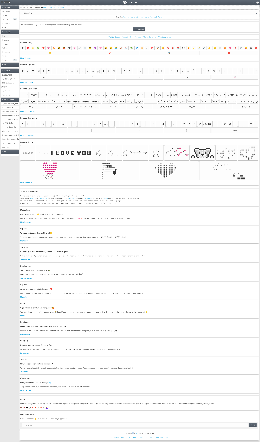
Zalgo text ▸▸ (25, 259)
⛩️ (36, 408)
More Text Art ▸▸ (26, 183)
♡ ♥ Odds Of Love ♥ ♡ (10, 119)
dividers (105, 198)
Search (4, 60)
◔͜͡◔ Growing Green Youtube (131, 37)
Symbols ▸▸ (24, 353)
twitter (141, 437)
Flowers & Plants (156, 17)
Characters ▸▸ (25, 390)
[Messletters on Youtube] (9, 2)
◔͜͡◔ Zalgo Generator (149, 37)
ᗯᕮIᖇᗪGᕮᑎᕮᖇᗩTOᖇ (9, 111)
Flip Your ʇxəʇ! (6, 91)
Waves (4, 56)
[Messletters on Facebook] (2, 2)
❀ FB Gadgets (7, 147)
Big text (4, 27)
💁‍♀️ (47, 408)
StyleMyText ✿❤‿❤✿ (10, 103)
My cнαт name (7, 95)
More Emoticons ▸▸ (27, 111)
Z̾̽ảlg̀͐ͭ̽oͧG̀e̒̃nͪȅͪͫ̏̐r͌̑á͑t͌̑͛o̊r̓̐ (7, 75)
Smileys (126, 17)
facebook (133, 437)
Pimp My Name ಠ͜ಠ (9, 127)
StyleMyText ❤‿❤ (8, 79)
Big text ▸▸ (24, 297)
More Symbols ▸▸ (26, 82)
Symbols (5, 44)
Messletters (6, 11)
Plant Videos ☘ (7, 107)
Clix (137, 433)
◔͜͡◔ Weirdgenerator (164, 37)
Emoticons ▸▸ (25, 334)
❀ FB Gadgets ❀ (8, 83)
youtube (149, 437)
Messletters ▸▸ (25, 222)
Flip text (5, 15)
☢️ (27, 408)
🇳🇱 (24, 408)
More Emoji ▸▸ (25, 58)
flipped (71, 198)
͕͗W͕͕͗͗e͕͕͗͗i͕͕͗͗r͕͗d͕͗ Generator (8, 87)
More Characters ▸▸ (27, 136)
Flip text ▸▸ (24, 241)
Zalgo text (5, 19)
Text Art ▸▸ (24, 372)
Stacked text (6, 23)
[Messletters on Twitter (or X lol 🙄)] (7, 2)
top (166, 437)
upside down (88, 198)
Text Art (4, 48)
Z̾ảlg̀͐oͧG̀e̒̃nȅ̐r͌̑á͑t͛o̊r (7, 123)
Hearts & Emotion (136, 17)
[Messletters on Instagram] (5, 2)
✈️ (38, 408)
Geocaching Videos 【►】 (10, 139)
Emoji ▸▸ (23, 316)
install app (159, 437)
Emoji (4, 36)
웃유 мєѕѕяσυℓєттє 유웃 (10, 115)
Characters (6, 52)
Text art (32, 198)
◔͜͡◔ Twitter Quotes (113, 37)
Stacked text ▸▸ (26, 278)
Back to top (139, 29)
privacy (124, 437)
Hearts (146, 17)
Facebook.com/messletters (53, 8)
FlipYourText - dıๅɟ (8, 143)
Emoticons (5, 40)
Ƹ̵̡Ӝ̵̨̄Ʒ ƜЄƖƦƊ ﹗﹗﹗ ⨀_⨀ (10, 131)
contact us (115, 437)
